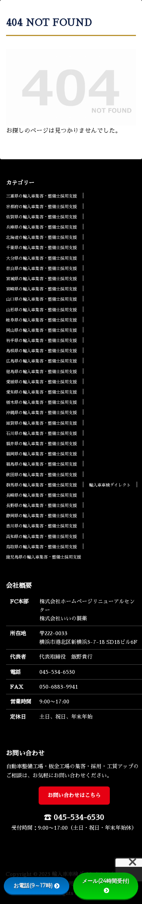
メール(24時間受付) (105, 880)
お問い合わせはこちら (74, 795)
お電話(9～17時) (33, 885)
